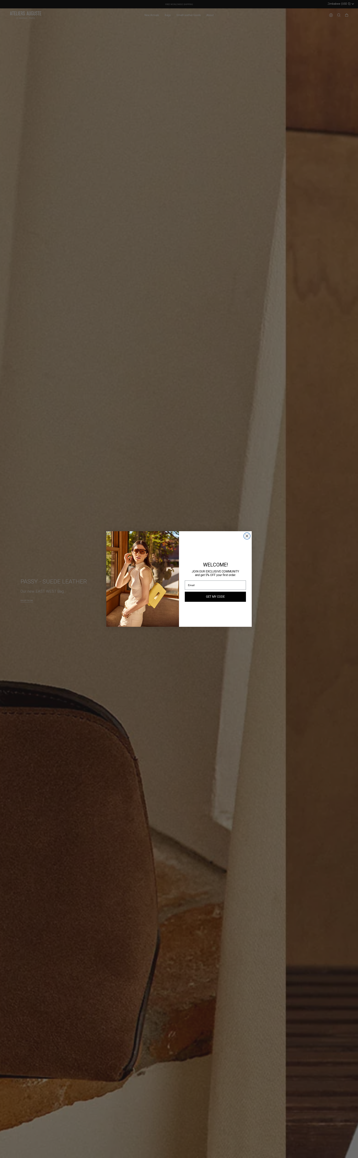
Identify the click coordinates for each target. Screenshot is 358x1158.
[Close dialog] (247, 536)
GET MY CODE (215, 596)
